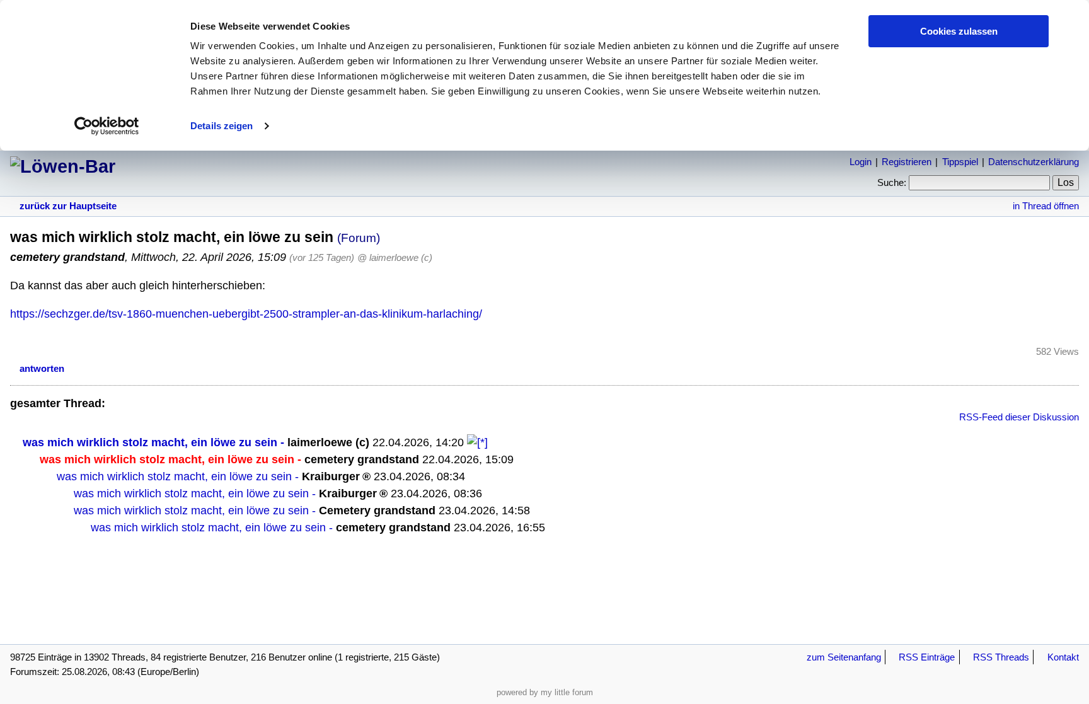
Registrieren (906, 161)
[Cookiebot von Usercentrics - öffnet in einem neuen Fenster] (107, 126)
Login (861, 161)
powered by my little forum (545, 692)
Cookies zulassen (959, 31)
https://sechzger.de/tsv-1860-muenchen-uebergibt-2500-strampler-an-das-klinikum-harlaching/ (246, 314)
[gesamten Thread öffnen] (477, 442)
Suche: (891, 182)
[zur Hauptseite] (62, 166)
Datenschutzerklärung (1033, 161)
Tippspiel (960, 161)
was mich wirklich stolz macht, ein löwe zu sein (150, 442)
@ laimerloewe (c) (394, 257)
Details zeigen (221, 125)
